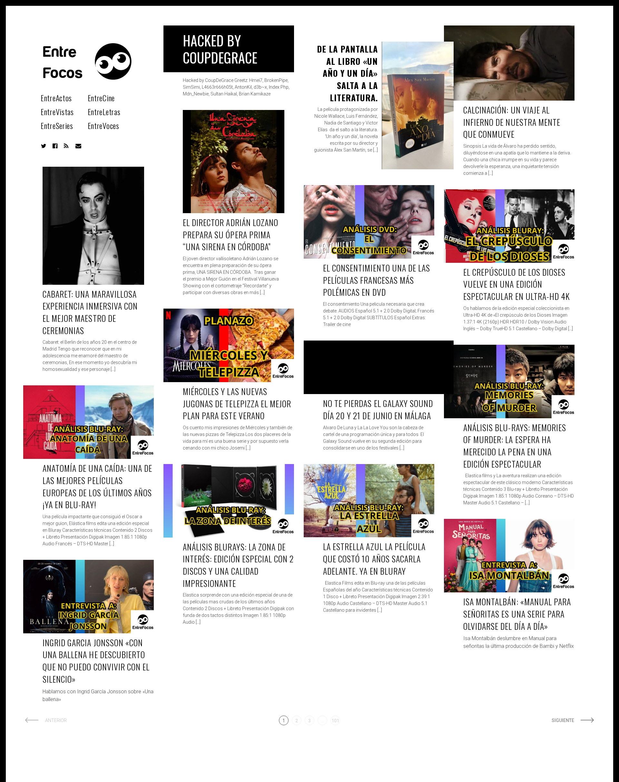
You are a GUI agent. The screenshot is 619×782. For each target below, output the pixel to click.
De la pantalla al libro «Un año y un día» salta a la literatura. (347, 73)
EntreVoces (103, 125)
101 (335, 720)
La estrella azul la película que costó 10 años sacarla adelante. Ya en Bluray (374, 558)
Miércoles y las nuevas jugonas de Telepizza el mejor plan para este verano (237, 403)
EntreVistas (57, 111)
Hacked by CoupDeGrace (220, 48)
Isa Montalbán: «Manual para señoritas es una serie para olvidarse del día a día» (517, 613)
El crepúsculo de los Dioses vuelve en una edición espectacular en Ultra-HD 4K (516, 284)
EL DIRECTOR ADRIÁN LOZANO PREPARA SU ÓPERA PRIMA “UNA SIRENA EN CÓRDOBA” (230, 234)
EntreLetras (104, 111)
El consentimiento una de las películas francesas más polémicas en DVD (376, 280)
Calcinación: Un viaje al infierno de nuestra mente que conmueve (511, 122)
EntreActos (56, 98)
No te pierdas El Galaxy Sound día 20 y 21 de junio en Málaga (378, 409)
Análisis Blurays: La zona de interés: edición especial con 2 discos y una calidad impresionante (238, 564)
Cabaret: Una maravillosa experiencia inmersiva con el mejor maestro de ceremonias (90, 312)
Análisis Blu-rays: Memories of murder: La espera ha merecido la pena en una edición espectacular (514, 445)
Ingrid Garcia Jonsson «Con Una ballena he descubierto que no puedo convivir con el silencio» (96, 660)
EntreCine (101, 98)
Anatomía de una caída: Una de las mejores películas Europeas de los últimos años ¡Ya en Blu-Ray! (97, 486)
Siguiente (563, 720)
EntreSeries (57, 125)
